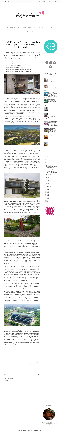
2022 (46, 161)
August (47, 177)
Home (40, 1)
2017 (46, 194)
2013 (46, 200)
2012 (46, 201)
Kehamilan (53, 27)
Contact (50, 1)
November (48, 165)
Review (19, 27)
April (47, 183)
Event (24, 27)
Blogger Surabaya (52, 142)
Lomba (28, 31)
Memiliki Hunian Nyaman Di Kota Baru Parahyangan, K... (51, 169)
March (47, 184)
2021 (46, 162)
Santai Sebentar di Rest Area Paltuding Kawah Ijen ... (51, 167)
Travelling (12, 27)
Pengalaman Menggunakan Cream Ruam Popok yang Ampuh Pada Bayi (52, 86)
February (48, 186)
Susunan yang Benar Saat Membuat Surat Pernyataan (51, 172)
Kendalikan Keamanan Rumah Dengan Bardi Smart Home (53, 93)
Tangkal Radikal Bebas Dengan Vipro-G (52, 79)
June (47, 180)
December (48, 163)
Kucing (29, 27)
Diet (33, 31)
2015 (46, 197)
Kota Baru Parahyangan (24, 169)
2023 (46, 159)
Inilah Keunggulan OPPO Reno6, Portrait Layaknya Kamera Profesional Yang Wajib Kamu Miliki (52, 101)
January (47, 187)
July (47, 178)
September (48, 175)
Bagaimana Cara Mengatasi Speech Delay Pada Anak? (52, 129)
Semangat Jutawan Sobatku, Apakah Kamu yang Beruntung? (52, 137)
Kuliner (6, 27)
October (47, 174)
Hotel (35, 27)
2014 (46, 198)
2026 (46, 155)
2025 (46, 156)
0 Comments (22, 49)
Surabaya (41, 27)
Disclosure (55, 1)
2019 (46, 191)
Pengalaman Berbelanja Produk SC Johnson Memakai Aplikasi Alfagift (52, 115)
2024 (46, 158)
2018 (46, 192)
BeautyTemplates (40, 430)
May (47, 181)
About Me (45, 1)
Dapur (47, 27)
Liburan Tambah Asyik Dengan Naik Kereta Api (52, 108)
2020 (46, 189)
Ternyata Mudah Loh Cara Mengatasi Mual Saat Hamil (52, 122)
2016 (46, 195)
